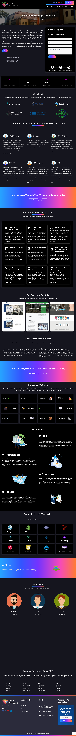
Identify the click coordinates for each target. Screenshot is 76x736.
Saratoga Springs (26, 690)
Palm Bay (58, 690)
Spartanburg (42, 690)
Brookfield (58, 686)
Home (48, 6)
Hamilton (8, 688)
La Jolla (41, 686)
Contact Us (71, 6)
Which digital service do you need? (34, 643)
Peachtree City (26, 688)
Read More (7, 241)
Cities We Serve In (25, 711)
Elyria (57, 683)
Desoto (40, 683)
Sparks (40, 688)
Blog (22, 710)
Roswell (24, 686)
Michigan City (25, 683)
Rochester (8, 685)
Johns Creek (42, 685)
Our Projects (64, 6)
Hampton (8, 690)
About (52, 6)
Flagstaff (58, 688)
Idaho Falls (8, 683)
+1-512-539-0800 (13, 650)
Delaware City (9, 686)
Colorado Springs (26, 685)
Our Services (57, 6)
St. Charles (58, 685)
